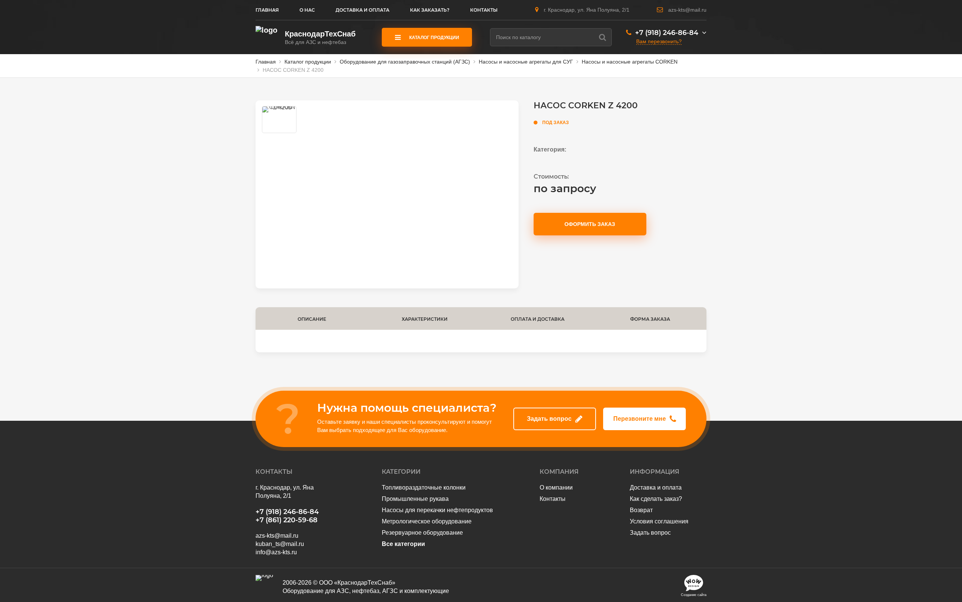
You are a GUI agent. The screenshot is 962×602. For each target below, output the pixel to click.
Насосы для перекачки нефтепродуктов (437, 510)
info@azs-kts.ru (276, 552)
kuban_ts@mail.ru (280, 544)
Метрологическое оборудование (427, 521)
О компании (556, 487)
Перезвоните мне (639, 418)
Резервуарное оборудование (422, 532)
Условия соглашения (659, 521)
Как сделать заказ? (656, 499)
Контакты (553, 499)
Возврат (641, 510)
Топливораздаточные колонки (424, 487)
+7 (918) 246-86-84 (666, 33)
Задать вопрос (549, 418)
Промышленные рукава (415, 499)
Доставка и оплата (656, 487)
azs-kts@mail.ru (687, 10)
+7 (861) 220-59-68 (287, 520)
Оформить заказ (589, 224)
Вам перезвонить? (659, 41)
